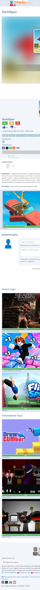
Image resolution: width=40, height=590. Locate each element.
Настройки (25, 577)
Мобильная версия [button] (12, 562)
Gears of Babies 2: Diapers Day (10, 331)
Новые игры (9, 289)
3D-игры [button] (12, 135)
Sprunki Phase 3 (6, 497)
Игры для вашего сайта (12, 577)
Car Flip (5, 228)
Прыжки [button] (5, 135)
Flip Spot (4, 410)
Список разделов (10, 572)
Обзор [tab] (12, 156)
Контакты (5, 579)
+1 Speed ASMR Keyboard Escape (11, 371)
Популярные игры (12, 415)
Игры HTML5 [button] (32, 135)
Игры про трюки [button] (21, 135)
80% (4, 123)
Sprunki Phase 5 (6, 537)
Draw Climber (5, 457)
